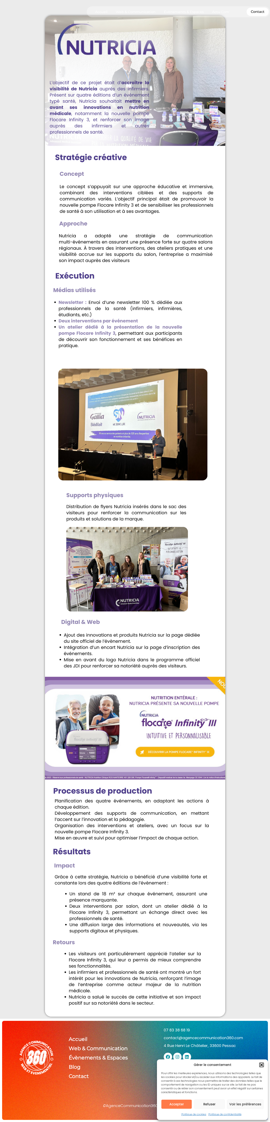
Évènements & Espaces (184, 12)
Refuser (209, 1104)
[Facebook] (168, 1057)
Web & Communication (135, 12)
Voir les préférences (245, 1104)
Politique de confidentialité (225, 1114)
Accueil (101, 12)
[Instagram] (177, 1057)
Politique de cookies (193, 1114)
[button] (261, 1065)
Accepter (176, 1104)
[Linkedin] (187, 1057)
